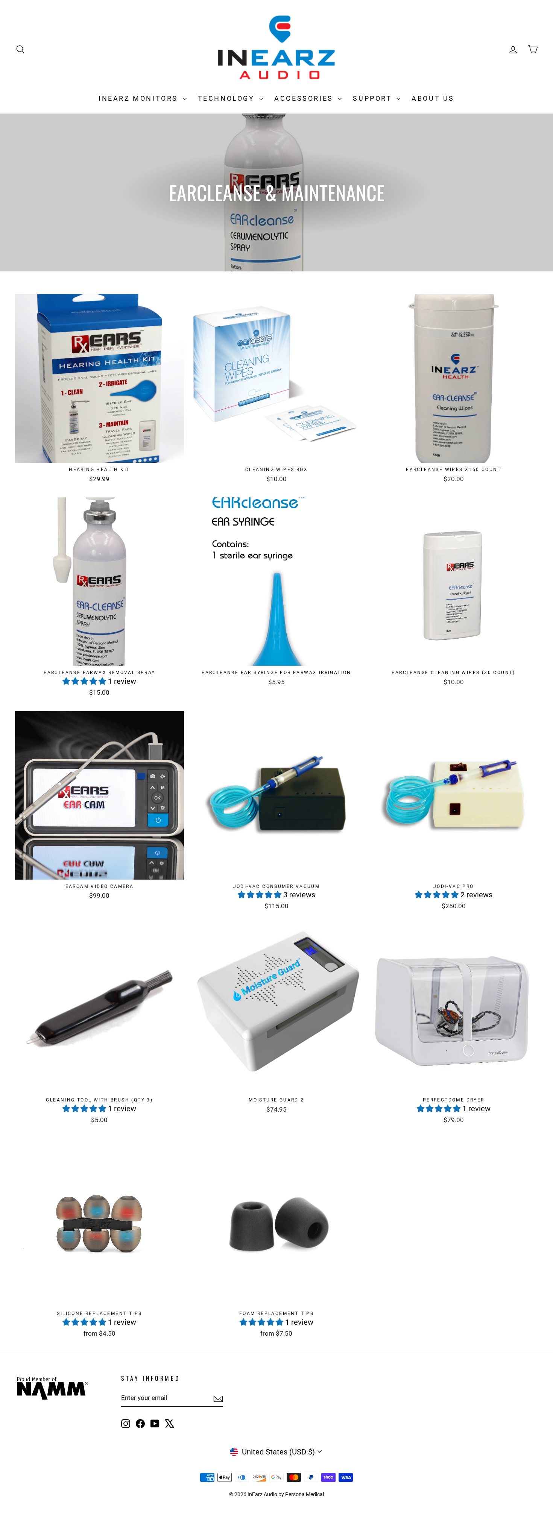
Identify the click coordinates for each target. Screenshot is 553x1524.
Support (374, 98)
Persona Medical (304, 1494)
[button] (85, 681)
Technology (228, 98)
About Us (433, 98)
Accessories (305, 98)
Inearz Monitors (140, 98)
